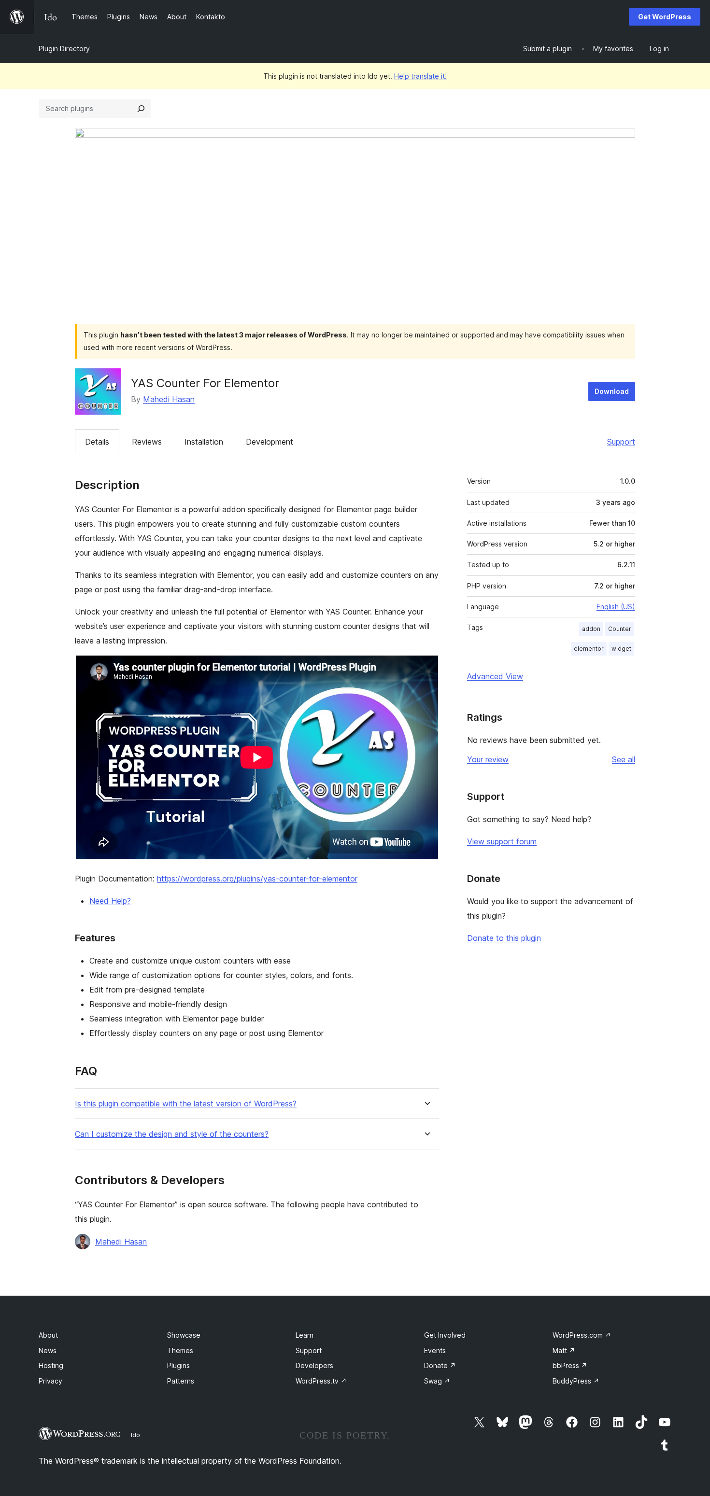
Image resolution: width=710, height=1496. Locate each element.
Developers (314, 1365)
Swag (437, 1381)
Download (612, 391)
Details (97, 442)
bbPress (570, 1365)
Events (435, 1350)
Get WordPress (664, 17)
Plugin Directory (64, 48)
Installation (204, 442)
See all (623, 759)
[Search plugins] (141, 108)
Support (621, 442)
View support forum (502, 841)
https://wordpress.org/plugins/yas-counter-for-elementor (257, 878)
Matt (564, 1350)
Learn (304, 1335)
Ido (135, 1435)
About (48, 1335)
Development (269, 442)
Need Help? (110, 901)
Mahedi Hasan (169, 399)
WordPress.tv (321, 1381)
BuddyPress (576, 1381)
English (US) (615, 606)
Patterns (180, 1381)
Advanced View (495, 676)
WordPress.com (582, 1335)
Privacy (50, 1381)
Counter (619, 628)
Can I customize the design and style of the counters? (172, 1134)
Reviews (147, 442)
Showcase (183, 1335)
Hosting (51, 1365)
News (48, 1350)
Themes (180, 1350)
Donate (440, 1365)
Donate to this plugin (504, 938)
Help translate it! (420, 76)
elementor (589, 648)
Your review (488, 759)
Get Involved (445, 1335)
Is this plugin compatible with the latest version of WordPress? (186, 1103)
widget (621, 648)
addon (591, 628)
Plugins (178, 1365)
